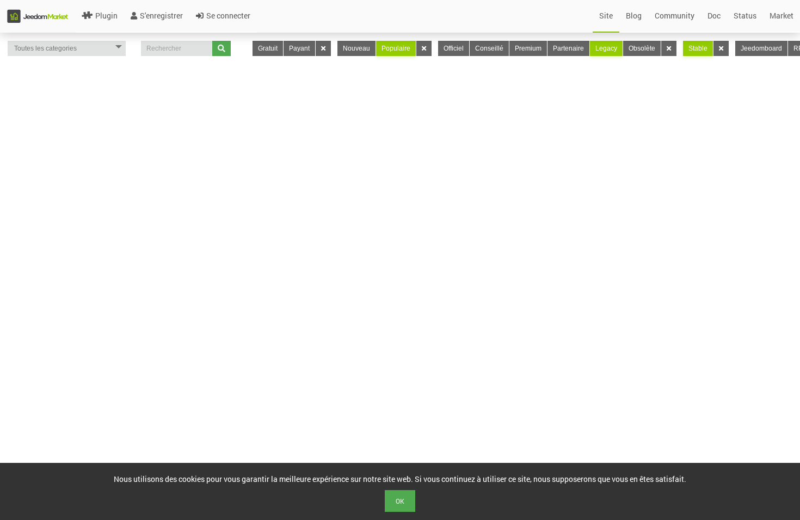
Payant (299, 48)
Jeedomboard (761, 48)
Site (606, 15)
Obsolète (642, 48)
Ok (400, 501)
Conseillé (489, 48)
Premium (528, 48)
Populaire (395, 48)
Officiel (454, 48)
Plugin (106, 15)
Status (745, 15)
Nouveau (356, 48)
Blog (634, 15)
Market (781, 15)
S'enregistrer (161, 15)
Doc (714, 15)
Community (674, 15)
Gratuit (268, 48)
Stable (697, 48)
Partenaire (568, 48)
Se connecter (228, 15)
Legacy (606, 48)
